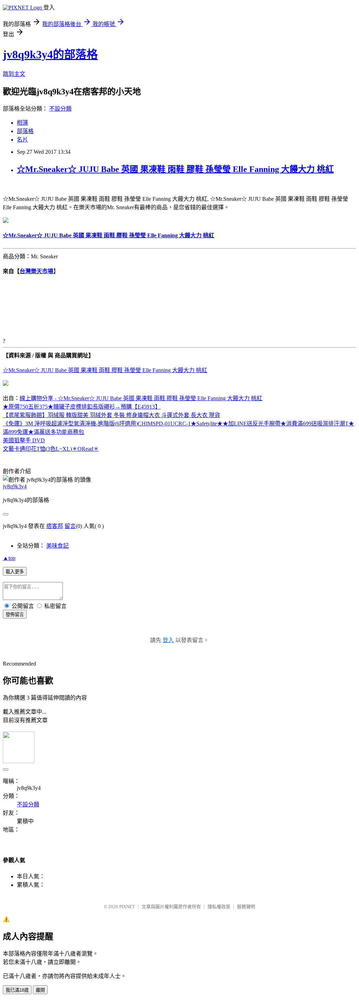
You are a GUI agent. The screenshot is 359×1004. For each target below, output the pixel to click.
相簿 (22, 123)
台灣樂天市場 (36, 271)
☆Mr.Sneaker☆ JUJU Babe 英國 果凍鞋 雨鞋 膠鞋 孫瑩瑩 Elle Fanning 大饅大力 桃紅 (175, 169)
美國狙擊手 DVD (24, 440)
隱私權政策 (219, 906)
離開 (40, 990)
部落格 (25, 131)
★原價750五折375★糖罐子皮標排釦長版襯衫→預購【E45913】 (82, 407)
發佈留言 (15, 614)
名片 (22, 140)
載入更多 (15, 571)
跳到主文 (14, 74)
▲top (9, 558)
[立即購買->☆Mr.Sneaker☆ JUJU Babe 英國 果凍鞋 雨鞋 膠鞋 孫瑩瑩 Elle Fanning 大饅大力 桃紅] (5, 221)
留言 (70, 526)
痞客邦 (54, 526)
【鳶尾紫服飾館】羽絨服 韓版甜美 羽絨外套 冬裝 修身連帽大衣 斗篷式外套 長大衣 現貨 (111, 415)
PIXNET (127, 906)
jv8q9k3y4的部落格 (50, 54)
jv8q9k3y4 (15, 486)
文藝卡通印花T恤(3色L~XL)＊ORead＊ (51, 449)
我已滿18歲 (17, 990)
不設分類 (60, 109)
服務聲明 (246, 906)
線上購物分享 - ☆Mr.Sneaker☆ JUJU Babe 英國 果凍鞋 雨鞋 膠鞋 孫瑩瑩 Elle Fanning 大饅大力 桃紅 (141, 398)
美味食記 (57, 546)
